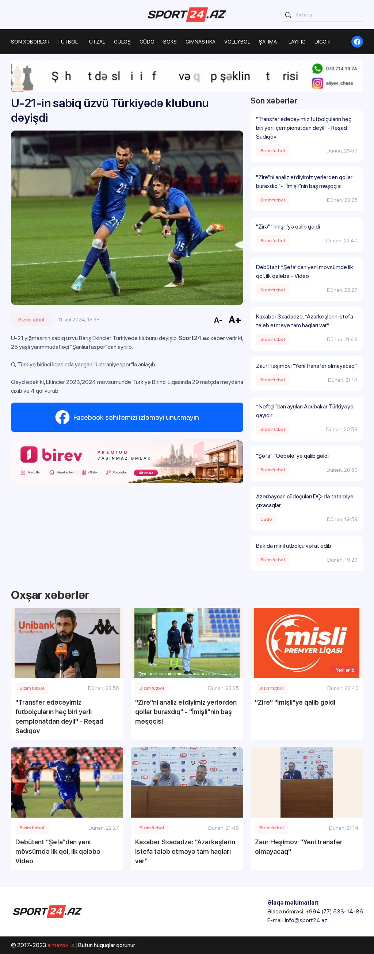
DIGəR (322, 42)
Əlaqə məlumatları (292, 902)
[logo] (187, 14)
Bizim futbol (31, 320)
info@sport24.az (306, 920)
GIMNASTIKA (200, 42)
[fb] (357, 42)
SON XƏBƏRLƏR (30, 42)
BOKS (170, 42)
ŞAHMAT (269, 42)
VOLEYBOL (237, 42)
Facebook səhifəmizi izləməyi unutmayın (136, 417)
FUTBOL (68, 42)
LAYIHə (297, 42)
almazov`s (60, 945)
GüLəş (122, 42)
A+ (235, 319)
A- (218, 320)
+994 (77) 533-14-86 (334, 911)
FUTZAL (96, 42)
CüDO (147, 42)
